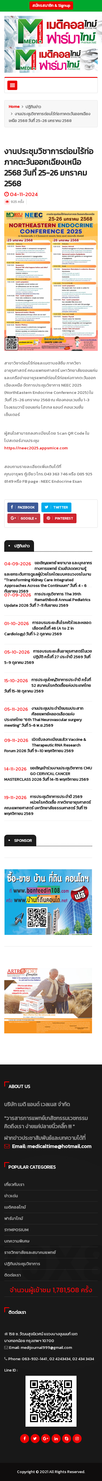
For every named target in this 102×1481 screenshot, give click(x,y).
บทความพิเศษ (16, 1241)
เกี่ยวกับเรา (14, 1184)
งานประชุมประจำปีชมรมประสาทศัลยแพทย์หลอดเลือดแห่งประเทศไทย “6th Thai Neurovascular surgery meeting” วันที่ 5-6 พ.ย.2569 (43, 716)
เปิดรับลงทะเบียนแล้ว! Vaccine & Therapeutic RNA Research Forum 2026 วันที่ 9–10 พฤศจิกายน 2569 (45, 745)
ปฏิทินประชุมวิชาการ (22, 1263)
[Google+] (45, 1440)
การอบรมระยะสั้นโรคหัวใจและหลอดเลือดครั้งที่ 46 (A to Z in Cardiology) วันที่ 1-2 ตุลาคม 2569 (47, 628)
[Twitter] (35, 1440)
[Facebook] (24, 1440)
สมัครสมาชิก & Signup (51, 5)
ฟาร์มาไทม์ (13, 1218)
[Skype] (66, 1440)
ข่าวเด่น (11, 1195)
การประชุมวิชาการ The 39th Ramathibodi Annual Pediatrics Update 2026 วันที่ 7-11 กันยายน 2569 (47, 599)
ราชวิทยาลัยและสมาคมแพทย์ (30, 1252)
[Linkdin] (56, 1440)
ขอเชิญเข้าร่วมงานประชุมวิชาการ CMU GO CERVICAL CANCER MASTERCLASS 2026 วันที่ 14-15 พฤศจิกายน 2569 (48, 773)
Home (14, 107)
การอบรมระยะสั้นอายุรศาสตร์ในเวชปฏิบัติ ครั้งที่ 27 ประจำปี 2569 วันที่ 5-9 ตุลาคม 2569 (48, 657)
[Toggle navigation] (12, 85)
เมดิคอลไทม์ (15, 1207)
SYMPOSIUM (16, 1229)
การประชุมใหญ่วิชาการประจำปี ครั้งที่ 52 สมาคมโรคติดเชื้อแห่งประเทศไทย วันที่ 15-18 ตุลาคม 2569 (47, 685)
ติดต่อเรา (12, 1275)
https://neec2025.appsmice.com (36, 448)
